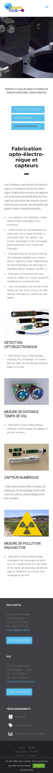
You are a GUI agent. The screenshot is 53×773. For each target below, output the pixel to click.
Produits (34, 751)
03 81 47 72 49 (20, 626)
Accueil (21, 747)
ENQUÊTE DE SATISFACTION (29, 734)
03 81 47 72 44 (19, 622)
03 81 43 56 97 (19, 673)
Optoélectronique (25, 126)
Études (31, 747)
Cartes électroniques (28, 109)
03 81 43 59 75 (20, 677)
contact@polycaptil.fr (18, 630)
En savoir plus (26, 769)
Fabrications (21, 751)
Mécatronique (23, 118)
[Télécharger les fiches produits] (11, 717)
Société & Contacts (26, 755)
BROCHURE (20, 717)
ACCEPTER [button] (38, 766)
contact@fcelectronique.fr (20, 681)
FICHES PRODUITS (24, 725)
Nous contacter (19, 640)
